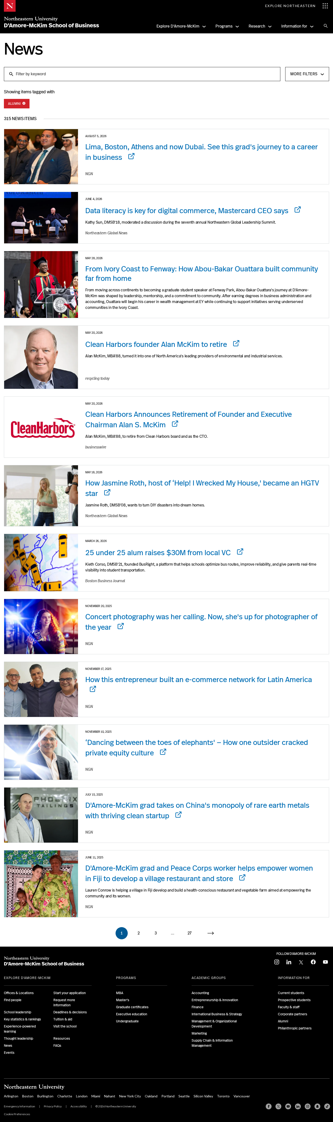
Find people (12, 1000)
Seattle (184, 1096)
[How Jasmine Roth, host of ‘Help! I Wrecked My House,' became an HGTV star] (41, 495)
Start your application (69, 992)
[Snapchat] (317, 1106)
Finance (198, 1007)
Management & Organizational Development (214, 1024)
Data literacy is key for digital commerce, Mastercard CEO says (187, 211)
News (8, 1045)
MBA (119, 992)
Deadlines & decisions (70, 1012)
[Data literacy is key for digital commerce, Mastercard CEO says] (41, 217)
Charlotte (64, 1096)
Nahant (109, 1096)
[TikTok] (327, 1106)
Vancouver (242, 1096)
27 (189, 933)
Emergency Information (19, 1106)
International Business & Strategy (217, 1014)
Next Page (213, 933)
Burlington (45, 1096)
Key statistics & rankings (22, 1019)
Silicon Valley (203, 1096)
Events (9, 1052)
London (82, 1096)
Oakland (151, 1096)
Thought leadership (18, 1038)
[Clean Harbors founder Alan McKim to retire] (41, 357)
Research (257, 26)
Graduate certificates (132, 1007)
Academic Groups (209, 977)
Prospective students (294, 1000)
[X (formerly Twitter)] (278, 1106)
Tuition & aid (62, 1019)
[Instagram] (308, 1106)
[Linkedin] (298, 1106)
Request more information (64, 1003)
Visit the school (65, 1026)
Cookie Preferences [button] (17, 1114)
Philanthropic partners (295, 1028)
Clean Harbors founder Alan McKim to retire (157, 344)
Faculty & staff (289, 1007)
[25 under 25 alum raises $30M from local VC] (41, 562)
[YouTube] (288, 1106)
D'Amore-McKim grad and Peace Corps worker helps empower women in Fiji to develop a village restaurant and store (199, 873)
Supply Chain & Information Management (212, 1043)
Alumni (14, 103)
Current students (291, 992)
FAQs (57, 1045)
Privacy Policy (53, 1106)
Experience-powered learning (20, 1029)
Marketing (199, 1033)
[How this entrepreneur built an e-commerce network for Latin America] (41, 689)
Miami (95, 1096)
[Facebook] (269, 1106)
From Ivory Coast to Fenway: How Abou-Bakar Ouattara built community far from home (201, 274)
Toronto (223, 1096)
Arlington (11, 1096)
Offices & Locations (19, 992)
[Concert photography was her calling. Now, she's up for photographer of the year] (41, 626)
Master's (122, 1000)
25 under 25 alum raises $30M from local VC (159, 553)
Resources (61, 1038)
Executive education (131, 1014)
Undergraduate (127, 1021)
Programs (224, 26)
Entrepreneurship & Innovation (215, 1000)
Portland (168, 1096)
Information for (294, 26)
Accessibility (78, 1106)
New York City (130, 1096)
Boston (27, 1096)
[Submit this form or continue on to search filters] (11, 74)
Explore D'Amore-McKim (178, 26)
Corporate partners (292, 1014)
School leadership (17, 1012)
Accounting (200, 992)
